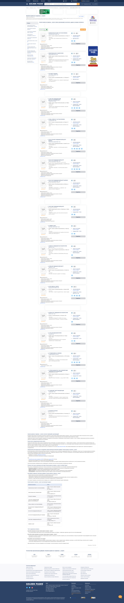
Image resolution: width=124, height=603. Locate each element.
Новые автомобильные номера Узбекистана (51, 576)
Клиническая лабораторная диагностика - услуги (31, 58)
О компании (73, 585)
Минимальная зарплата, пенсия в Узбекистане (51, 568)
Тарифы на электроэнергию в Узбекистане (69, 568)
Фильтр (82, 29)
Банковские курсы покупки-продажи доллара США (34, 570)
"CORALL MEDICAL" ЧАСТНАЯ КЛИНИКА (57, 119)
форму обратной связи (61, 446)
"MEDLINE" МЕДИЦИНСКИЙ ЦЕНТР (56, 266)
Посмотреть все (42, 49)
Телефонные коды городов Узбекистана (50, 573)
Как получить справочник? (89, 590)
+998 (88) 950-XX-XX (76, 35)
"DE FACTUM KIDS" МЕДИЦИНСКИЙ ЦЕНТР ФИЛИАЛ (57, 140)
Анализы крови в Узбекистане (64, 7)
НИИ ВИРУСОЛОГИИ (53, 410)
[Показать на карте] (72, 33)
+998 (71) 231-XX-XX (76, 413)
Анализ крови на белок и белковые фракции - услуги (32, 26)
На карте (82, 16)
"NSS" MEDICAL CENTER (54, 286)
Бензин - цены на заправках (66, 567)
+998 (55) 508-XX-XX (76, 142)
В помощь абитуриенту (30, 578)
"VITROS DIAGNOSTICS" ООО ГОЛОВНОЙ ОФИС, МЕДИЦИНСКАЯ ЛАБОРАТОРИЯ (58, 371)
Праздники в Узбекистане (85, 567)
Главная (27, 7)
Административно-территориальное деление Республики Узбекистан (69, 574)
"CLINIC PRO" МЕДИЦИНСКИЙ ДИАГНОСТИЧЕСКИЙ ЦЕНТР (54, 99)
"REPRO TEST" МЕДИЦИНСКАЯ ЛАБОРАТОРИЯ (58, 312)
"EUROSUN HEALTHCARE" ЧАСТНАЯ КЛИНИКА (58, 32)
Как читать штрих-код (66, 579)
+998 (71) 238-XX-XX (76, 335)
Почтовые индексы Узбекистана (86, 570)
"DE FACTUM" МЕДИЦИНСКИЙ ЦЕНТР (56, 160)
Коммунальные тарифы (48, 567)
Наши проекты (73, 586)
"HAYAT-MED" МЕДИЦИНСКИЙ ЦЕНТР (56, 206)
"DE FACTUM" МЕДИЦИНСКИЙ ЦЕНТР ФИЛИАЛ (58, 180)
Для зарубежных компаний (75, 591)
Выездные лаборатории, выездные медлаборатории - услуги (31, 52)
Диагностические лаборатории (30, 55)
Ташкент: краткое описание (85, 576)
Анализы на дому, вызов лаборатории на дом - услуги (31, 47)
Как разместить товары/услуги (90, 589)
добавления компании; (41, 454)
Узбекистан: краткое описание (85, 575)
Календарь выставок (29, 576)
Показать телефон (76, 36)
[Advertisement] (62, 25)
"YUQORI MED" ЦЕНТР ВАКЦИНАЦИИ (56, 390)
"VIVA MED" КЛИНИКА (53, 73)
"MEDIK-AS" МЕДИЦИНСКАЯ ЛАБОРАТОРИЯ (58, 245)
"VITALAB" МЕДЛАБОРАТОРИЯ (55, 332)
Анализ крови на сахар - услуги (32, 41)
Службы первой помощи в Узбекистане (87, 568)
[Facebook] (72, 108)
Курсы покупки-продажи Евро (31, 573)
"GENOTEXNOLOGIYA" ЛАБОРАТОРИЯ (56, 53)
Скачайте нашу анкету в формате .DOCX (36, 459)
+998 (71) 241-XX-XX (76, 248)
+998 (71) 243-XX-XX (76, 315)
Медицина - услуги (33, 7)
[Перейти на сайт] (74, 41)
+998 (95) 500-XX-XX (76, 209)
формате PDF (51, 459)
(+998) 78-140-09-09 (50, 588)
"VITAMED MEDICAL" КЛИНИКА (55, 353)
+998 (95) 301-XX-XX (76, 122)
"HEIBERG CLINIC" (52, 225)
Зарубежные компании (84, 578)
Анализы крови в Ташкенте (31, 44)
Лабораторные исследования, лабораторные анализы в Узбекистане (47, 7)
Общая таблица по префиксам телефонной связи (52, 570)
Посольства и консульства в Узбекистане (69, 577)
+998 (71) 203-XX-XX (76, 373)
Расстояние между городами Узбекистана (69, 576)
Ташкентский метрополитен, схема (67, 570)
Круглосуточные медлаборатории (30, 62)
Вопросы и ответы (88, 586)
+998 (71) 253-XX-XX (76, 269)
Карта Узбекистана (84, 573)
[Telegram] (72, 62)
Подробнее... (78, 43)
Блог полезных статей (29, 568)
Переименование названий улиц (49, 575)
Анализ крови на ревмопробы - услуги (32, 38)
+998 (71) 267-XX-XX (76, 101)
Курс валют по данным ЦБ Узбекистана (32, 575)
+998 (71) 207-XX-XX (76, 393)
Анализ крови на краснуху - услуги (31, 29)
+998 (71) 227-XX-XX (76, 228)
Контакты (86, 593)
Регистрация (87, 585)
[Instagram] (72, 41)
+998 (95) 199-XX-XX (76, 76)
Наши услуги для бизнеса (75, 590)
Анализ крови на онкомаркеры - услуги (31, 35)
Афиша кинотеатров (29, 567)
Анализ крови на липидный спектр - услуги (31, 32)
